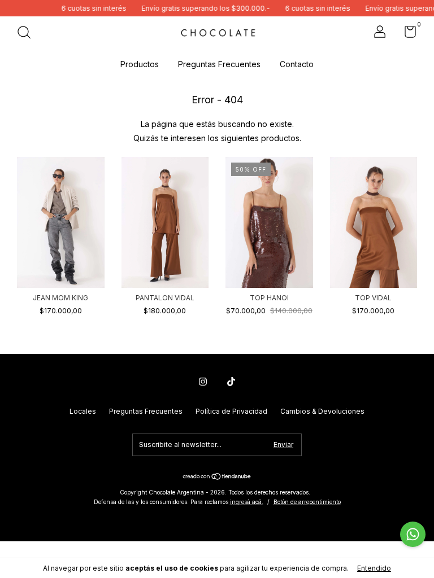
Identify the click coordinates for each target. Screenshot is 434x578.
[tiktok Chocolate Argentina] (231, 381)
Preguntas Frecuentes (219, 64)
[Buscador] (28, 33)
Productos (139, 64)
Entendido (374, 568)
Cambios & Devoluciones (322, 411)
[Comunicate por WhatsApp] (413, 534)
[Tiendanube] (217, 477)
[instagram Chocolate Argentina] (202, 381)
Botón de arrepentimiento (307, 501)
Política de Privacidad (231, 411)
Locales (83, 411)
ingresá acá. (246, 501)
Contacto (297, 64)
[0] (406, 34)
